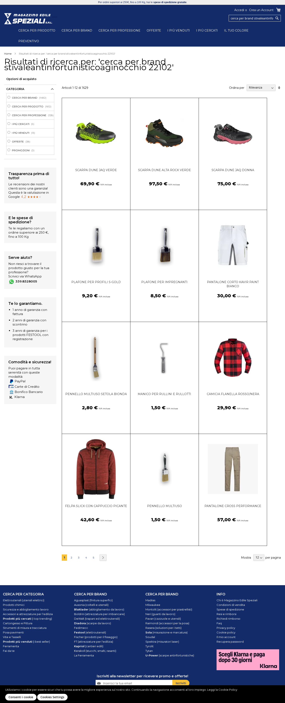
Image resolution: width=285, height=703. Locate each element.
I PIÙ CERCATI (207, 30)
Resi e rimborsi (226, 614)
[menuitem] (31, 97)
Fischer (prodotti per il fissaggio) (95, 637)
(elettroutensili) (90, 632)
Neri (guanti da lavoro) (160, 614)
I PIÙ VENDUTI (178, 30)
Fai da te (9, 650)
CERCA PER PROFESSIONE (119, 30)
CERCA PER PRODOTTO (36, 30)
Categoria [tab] (15, 89)
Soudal (150, 637)
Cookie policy (226, 632)
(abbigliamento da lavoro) (99, 609)
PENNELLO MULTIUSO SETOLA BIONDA (96, 394)
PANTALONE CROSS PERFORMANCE (232, 506)
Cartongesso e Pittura (17, 623)
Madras (150, 600)
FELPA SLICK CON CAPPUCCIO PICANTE (96, 506)
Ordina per (236, 87)
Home (7, 53)
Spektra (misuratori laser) (162, 641)
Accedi (239, 10)
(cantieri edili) (88, 646)
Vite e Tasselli (12, 637)
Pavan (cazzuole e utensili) (163, 618)
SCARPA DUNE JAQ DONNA (233, 170)
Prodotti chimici (13, 604)
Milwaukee (152, 604)
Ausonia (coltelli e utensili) (91, 604)
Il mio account (226, 637)
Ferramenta (11, 646)
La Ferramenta (84, 655)
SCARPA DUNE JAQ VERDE (96, 170)
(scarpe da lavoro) (92, 623)
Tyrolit (149, 646)
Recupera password (230, 641)
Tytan (149, 650)
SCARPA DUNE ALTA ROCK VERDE (164, 170)
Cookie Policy (227, 689)
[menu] (30, 124)
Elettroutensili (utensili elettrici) (23, 600)
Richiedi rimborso (228, 618)
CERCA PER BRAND (77, 30)
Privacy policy (226, 627)
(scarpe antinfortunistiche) (169, 655)
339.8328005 (26, 281)
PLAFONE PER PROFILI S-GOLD (96, 282)
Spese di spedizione (230, 609)
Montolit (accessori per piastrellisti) (168, 609)
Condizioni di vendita (231, 604)
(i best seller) (26, 641)
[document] (143, 694)
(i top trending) (27, 618)
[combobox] (255, 18)
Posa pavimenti (13, 632)
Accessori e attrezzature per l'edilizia (28, 614)
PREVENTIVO (28, 41)
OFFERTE (154, 30)
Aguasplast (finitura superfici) (93, 600)
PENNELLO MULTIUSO (164, 506)
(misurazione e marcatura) (166, 632)
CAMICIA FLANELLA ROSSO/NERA (233, 394)
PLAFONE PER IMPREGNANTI (164, 282)
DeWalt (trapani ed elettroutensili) (97, 618)
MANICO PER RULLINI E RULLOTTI (164, 394)
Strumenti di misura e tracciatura (25, 627)
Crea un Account (261, 10)
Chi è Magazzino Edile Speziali (237, 600)
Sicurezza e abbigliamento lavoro (26, 609)
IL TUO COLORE (236, 30)
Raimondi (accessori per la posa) (167, 623)
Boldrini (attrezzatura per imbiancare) (99, 614)
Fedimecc (81, 627)
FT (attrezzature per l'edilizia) (93, 641)
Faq (219, 623)
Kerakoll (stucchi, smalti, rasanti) (95, 650)
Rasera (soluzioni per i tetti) (163, 627)
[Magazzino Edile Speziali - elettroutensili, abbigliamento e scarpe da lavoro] (28, 18)
